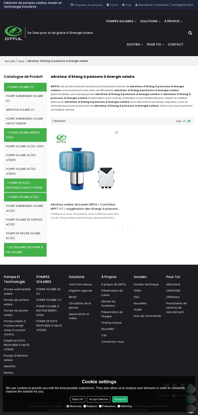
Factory (114, 4)
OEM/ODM (173, 291)
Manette (9, 366)
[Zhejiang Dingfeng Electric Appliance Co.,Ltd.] (13, 33)
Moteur (9, 373)
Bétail (72, 297)
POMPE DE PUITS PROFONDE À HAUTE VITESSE (17, 345)
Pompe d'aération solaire (16, 358)
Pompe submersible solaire (17, 291)
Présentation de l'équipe (112, 314)
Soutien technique (146, 284)
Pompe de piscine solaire (16, 313)
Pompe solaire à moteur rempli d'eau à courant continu (15, 327)
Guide (138, 309)
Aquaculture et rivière (79, 316)
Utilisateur (173, 297)
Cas (104, 335)
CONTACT (175, 44)
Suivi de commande (147, 316)
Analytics (92, 406)
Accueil (10, 61)
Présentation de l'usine (112, 293)
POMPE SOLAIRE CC (48, 300)
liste (184, 121)
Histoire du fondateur (108, 303)
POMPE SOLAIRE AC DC (48, 291)
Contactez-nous (112, 342)
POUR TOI (154, 44)
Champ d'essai (111, 323)
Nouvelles (107, 329)
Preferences (109, 406)
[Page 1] (116, 229)
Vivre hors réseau (80, 284)
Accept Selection (98, 399)
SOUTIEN (133, 44)
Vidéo (137, 291)
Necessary (76, 406)
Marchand (173, 284)
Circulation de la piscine (80, 305)
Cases (128, 4)
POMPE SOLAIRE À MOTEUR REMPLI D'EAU (47, 310)
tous (21, 61)
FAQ (136, 297)
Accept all (120, 399)
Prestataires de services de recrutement (176, 307)
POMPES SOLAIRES (119, 21)
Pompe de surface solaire (16, 302)
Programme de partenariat (88, 4)
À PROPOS (172, 21)
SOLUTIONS (149, 21)
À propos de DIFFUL (113, 284)
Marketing (126, 406)
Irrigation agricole (80, 291)
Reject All (77, 399)
